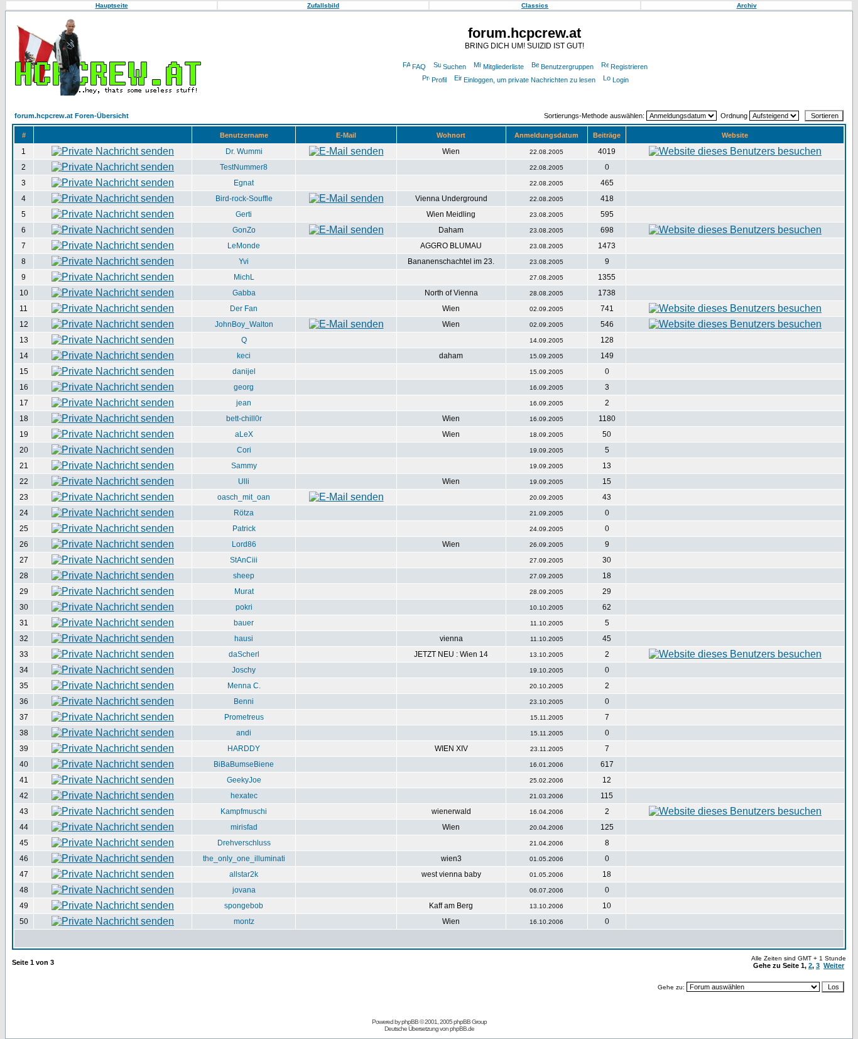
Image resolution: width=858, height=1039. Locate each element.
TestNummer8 (244, 167)
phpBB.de (462, 1028)
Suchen (454, 66)
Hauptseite (111, 5)
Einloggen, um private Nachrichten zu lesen (529, 80)
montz (244, 921)
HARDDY (243, 748)
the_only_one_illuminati (244, 858)
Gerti (244, 214)
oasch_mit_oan (243, 497)
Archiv (747, 5)
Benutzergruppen (567, 66)
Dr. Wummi (244, 151)
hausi (243, 638)
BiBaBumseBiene (244, 764)
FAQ (419, 66)
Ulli (243, 481)
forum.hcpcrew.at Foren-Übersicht (71, 115)
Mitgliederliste (503, 66)
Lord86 (244, 544)
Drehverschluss (244, 842)
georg (244, 387)
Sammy (244, 465)
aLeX (244, 434)
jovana (244, 890)
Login (620, 80)
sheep (243, 575)
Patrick (244, 528)
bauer (244, 622)
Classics (534, 5)
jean (243, 403)
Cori (244, 450)
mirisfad (244, 827)
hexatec (244, 795)
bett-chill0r (244, 418)
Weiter (833, 965)
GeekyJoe (244, 780)
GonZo (244, 230)
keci (244, 355)
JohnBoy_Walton (244, 324)
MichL (244, 277)
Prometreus (244, 717)
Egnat (244, 183)
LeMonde (243, 245)
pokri (244, 607)
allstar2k (243, 874)
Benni (244, 701)
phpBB (409, 1021)
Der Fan (244, 308)
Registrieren (629, 66)
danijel (244, 371)
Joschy (244, 670)
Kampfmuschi (243, 811)
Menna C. (244, 685)
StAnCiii (244, 560)
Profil (439, 80)
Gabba (244, 293)
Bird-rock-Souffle (244, 198)
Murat (244, 591)
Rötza (244, 513)
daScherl (244, 654)
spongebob (243, 905)
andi (243, 732)
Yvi (244, 261)
